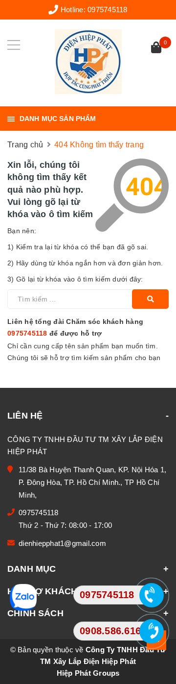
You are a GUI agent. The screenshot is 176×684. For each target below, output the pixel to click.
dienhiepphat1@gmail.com (62, 543)
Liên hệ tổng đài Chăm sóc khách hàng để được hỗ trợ (75, 327)
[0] (156, 48)
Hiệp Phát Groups (88, 673)
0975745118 (108, 9)
